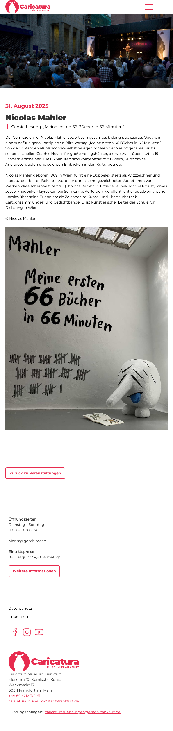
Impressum (19, 616)
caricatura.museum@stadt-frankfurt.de (44, 701)
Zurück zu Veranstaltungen (35, 473)
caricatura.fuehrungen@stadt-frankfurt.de (83, 712)
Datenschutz (20, 608)
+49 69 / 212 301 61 (24, 696)
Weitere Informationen (34, 571)
